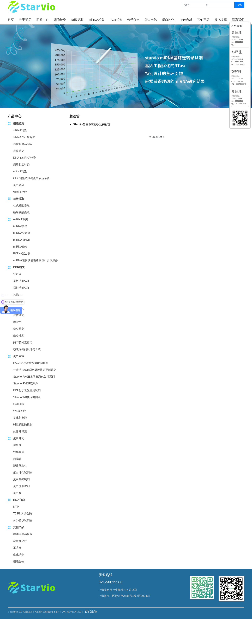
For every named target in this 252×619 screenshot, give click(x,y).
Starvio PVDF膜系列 (25, 383)
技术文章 (221, 19)
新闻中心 (42, 19)
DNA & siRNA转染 (24, 157)
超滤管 (17, 458)
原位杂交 (18, 315)
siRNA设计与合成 (24, 137)
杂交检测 (18, 328)
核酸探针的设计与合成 (27, 349)
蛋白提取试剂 (21, 486)
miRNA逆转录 (21, 232)
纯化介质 (18, 451)
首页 (11, 19)
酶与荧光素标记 (22, 342)
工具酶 (17, 547)
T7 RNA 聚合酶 (22, 513)
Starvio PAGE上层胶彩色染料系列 (34, 376)
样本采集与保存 (22, 534)
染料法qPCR (21, 280)
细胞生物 (18, 561)
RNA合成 (185, 19)
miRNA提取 (20, 226)
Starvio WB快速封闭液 (27, 397)
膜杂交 (17, 321)
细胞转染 (60, 19)
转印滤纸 (18, 404)
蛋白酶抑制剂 (21, 479)
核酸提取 (77, 19)
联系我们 (238, 19)
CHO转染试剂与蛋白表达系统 (31, 178)
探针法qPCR (21, 287)
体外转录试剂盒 (22, 520)
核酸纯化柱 (20, 540)
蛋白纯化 (168, 19)
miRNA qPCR (21, 239)
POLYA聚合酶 (21, 253)
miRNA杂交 (20, 246)
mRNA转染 (20, 171)
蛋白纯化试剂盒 (22, 472)
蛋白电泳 (151, 19)
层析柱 (17, 445)
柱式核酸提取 (21, 205)
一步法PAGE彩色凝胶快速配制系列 (34, 369)
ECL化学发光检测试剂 (27, 390)
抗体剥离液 (20, 417)
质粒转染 (18, 150)
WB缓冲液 (19, 410)
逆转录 (17, 274)
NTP (16, 506)
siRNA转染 (20, 130)
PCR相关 (116, 19)
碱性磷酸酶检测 (22, 424)
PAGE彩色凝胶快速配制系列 (30, 363)
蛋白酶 (17, 493)
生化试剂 (18, 554)
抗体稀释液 (20, 431)
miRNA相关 (96, 19)
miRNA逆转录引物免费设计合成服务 (35, 260)
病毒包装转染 (21, 164)
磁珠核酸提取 (21, 212)
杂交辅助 (18, 335)
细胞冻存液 (20, 191)
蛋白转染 (18, 185)
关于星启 (25, 19)
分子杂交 (133, 19)
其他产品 (203, 19)
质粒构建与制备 (22, 144)
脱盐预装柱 (20, 465)
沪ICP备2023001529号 (72, 612)
